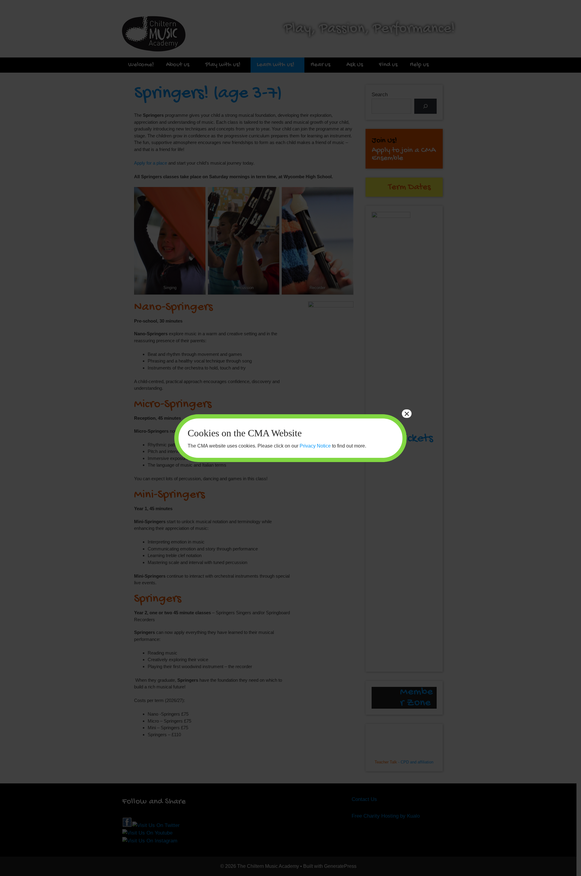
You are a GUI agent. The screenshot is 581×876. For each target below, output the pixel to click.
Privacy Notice (315, 445)
